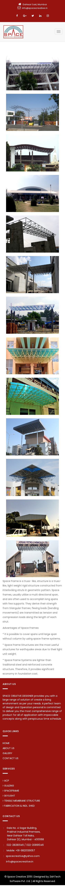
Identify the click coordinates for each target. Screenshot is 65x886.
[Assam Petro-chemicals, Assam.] (32, 558)
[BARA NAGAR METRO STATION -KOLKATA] (32, 355)
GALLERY (7, 753)
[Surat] (32, 234)
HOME (6, 743)
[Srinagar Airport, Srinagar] (32, 193)
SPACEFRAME (11, 790)
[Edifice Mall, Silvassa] (32, 436)
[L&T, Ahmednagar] (32, 112)
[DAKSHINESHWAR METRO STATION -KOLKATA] (32, 396)
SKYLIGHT (9, 795)
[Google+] (24, 15)
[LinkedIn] (40, 15)
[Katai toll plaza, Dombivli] (32, 518)
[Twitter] (33, 15)
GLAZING (8, 785)
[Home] (13, 31)
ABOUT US (8, 748)
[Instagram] (48, 15)
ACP (6, 780)
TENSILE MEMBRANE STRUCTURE (21, 800)
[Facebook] (17, 15)
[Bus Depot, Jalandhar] (32, 315)
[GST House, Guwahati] (32, 71)
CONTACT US (10, 758)
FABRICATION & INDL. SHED (19, 805)
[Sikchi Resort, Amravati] (32, 152)
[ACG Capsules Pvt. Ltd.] (32, 274)
